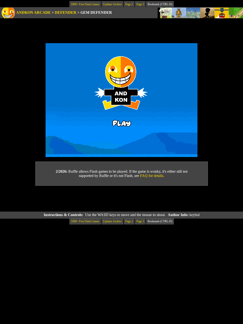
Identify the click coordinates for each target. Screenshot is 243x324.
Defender (65, 12)
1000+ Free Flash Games (85, 4)
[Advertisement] (121, 198)
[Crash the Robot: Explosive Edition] (179, 13)
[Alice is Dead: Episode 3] (193, 13)
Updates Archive (112, 4)
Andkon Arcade (33, 12)
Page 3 (140, 4)
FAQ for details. (152, 176)
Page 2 (129, 4)
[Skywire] (222, 13)
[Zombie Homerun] (236, 13)
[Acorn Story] (207, 13)
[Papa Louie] (165, 13)
